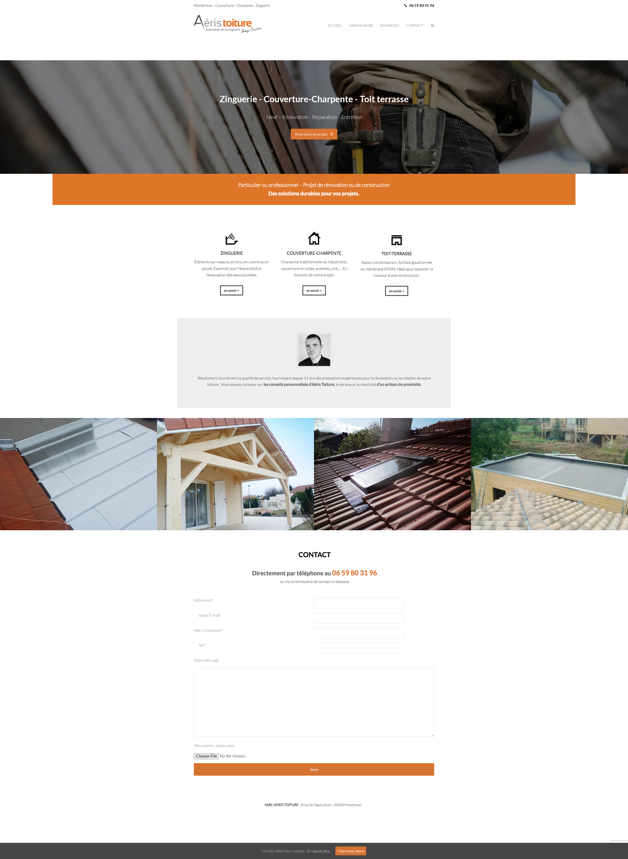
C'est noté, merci (351, 851)
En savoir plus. (318, 850)
